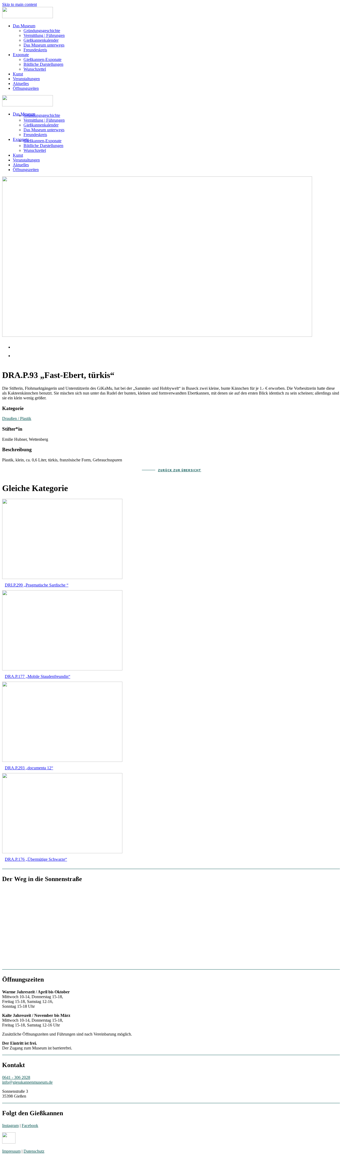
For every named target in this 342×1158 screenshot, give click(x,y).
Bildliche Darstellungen (43, 64)
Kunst (18, 74)
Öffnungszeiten (26, 88)
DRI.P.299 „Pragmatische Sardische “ (36, 585)
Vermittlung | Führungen (44, 35)
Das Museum (24, 26)
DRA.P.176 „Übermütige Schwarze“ (36, 859)
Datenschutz (34, 1151)
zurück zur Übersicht (179, 470)
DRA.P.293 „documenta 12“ (29, 768)
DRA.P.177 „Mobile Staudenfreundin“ (37, 676)
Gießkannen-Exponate (42, 59)
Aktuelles (21, 83)
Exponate (21, 54)
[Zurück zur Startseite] (27, 16)
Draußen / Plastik (16, 418)
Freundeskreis (35, 50)
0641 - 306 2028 (16, 1077)
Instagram (10, 1125)
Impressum (11, 1151)
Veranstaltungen (26, 78)
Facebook (30, 1125)
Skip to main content (19, 4)
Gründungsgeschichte (42, 30)
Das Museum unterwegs (44, 45)
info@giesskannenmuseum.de (27, 1082)
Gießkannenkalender (41, 40)
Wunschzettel (35, 69)
